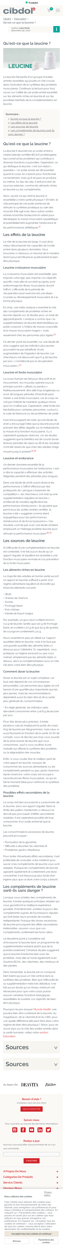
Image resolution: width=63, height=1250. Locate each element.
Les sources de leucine (24, 126)
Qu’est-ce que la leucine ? (25, 118)
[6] (48, 533)
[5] (35, 451)
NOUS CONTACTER (31, 1109)
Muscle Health (42, 1009)
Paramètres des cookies (46, 1241)
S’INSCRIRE (31, 1161)
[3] (20, 365)
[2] (55, 334)
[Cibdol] (19, 9)
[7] (50, 533)
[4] (32, 451)
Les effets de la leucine (23, 122)
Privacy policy (48, 1193)
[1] (39, 227)
